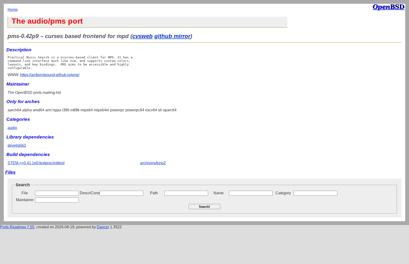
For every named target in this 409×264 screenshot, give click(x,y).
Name (218, 193)
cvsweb (142, 36)
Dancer (103, 227)
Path (154, 193)
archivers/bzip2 (153, 163)
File (25, 193)
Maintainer (25, 200)
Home (13, 10)
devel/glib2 (17, 145)
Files (10, 172)
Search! (204, 206)
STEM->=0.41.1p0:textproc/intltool (36, 163)
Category (283, 193)
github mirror (172, 36)
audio (12, 128)
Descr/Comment (89, 193)
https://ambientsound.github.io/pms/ (49, 75)
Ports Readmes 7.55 (17, 227)
